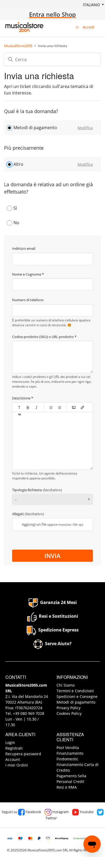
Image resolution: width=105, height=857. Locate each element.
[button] (19, 407)
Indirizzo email (23, 248)
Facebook (33, 811)
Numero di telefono (28, 299)
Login (10, 742)
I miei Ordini (16, 765)
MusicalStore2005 (18, 45)
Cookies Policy (69, 713)
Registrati (14, 748)
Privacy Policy (68, 707)
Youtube (86, 811)
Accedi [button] (88, 27)
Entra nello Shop (52, 14)
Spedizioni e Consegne (77, 696)
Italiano (92, 4)
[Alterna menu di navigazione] (77, 27)
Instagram (60, 811)
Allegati (28, 513)
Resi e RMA (67, 787)
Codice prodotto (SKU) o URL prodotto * (44, 336)
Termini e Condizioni (75, 690)
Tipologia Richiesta (37, 489)
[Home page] (24, 27)
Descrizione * (22, 398)
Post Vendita (68, 747)
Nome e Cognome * (28, 274)
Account (12, 759)
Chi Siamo (66, 685)
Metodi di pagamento (76, 702)
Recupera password (23, 753)
